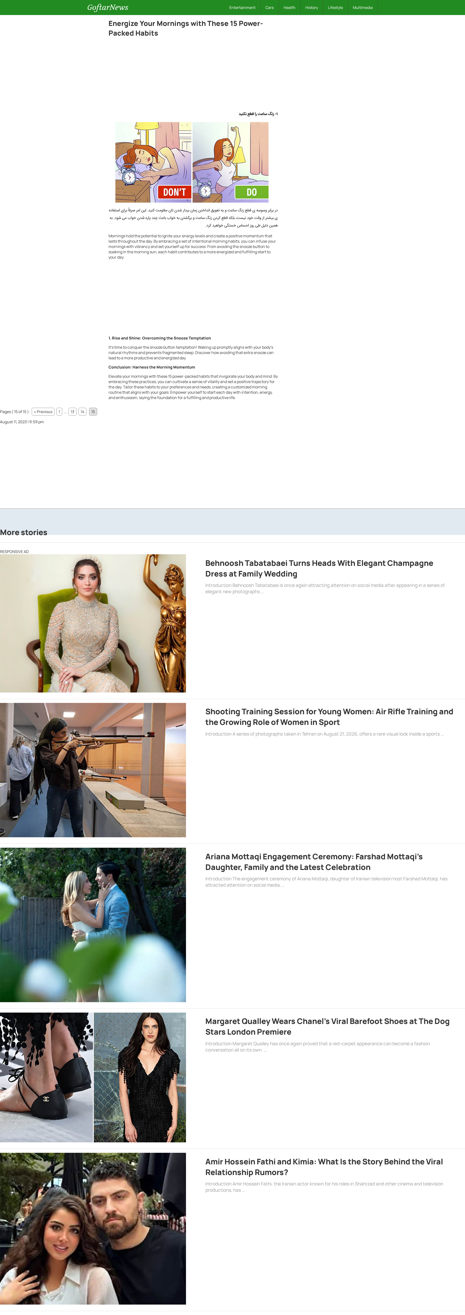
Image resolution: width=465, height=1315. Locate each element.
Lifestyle (335, 7)
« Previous (43, 411)
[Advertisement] (193, 75)
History (311, 7)
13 (72, 411)
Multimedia (363, 7)
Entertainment (242, 7)
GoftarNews (107, 7)
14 (82, 411)
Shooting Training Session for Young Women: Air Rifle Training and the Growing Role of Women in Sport (329, 716)
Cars (269, 7)
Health (289, 7)
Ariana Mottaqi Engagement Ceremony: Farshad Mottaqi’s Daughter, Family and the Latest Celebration (314, 861)
